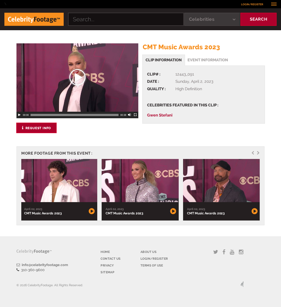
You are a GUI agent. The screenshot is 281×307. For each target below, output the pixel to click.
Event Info (207, 60)
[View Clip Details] (58, 180)
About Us (148, 252)
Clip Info (164, 60)
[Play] (19, 115)
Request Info (37, 128)
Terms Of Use (151, 265)
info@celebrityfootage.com (44, 265)
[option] (58, 190)
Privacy (107, 265)
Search (258, 19)
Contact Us (111, 258)
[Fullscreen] (135, 115)
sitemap (107, 272)
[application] (77, 77)
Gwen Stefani (160, 115)
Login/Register (252, 4)
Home (105, 252)
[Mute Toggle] (129, 115)
